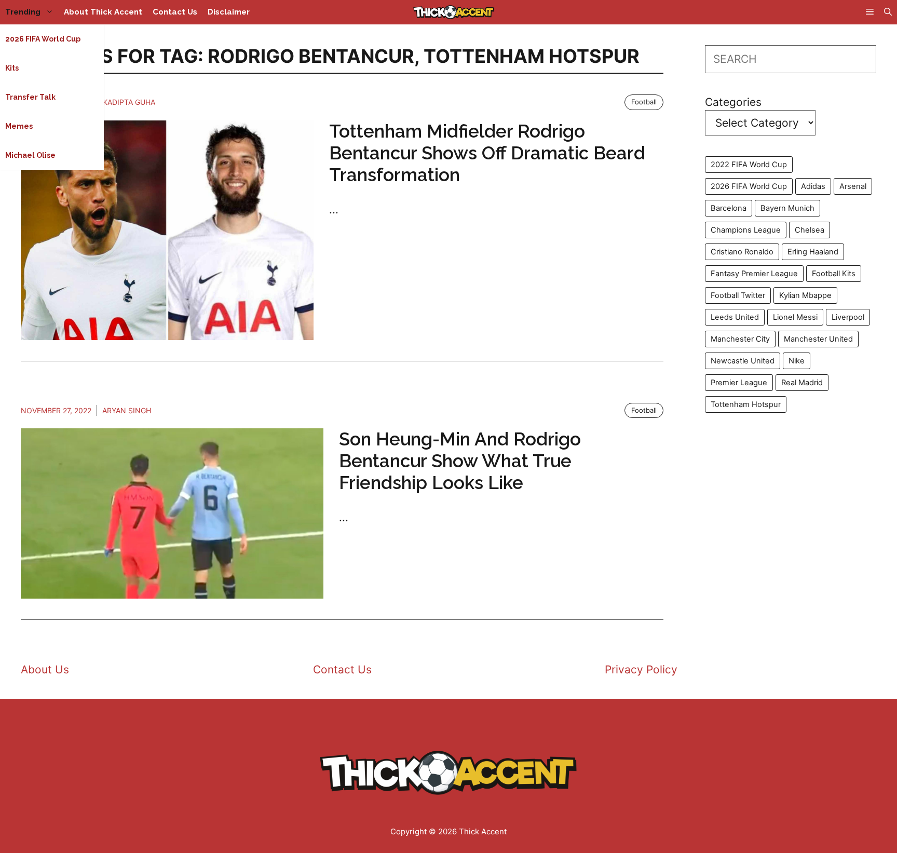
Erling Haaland (812, 251)
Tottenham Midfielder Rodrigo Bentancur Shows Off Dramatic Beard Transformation (487, 152)
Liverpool (848, 317)
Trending (22, 12)
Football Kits (833, 273)
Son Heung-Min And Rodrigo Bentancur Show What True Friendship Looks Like (460, 460)
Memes (19, 126)
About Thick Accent (103, 12)
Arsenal (852, 186)
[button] (888, 12)
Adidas (813, 186)
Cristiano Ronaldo (742, 251)
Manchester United (818, 339)
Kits (12, 68)
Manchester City (740, 339)
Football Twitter (738, 295)
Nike (797, 360)
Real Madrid (802, 382)
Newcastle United (742, 360)
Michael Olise (30, 155)
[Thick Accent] (453, 12)
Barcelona (728, 208)
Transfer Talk (30, 97)
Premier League (739, 382)
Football (644, 102)
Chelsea (809, 230)
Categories (733, 102)
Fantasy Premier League (754, 273)
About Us (45, 669)
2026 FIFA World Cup (42, 39)
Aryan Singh (126, 410)
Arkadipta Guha (124, 102)
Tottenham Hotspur (746, 404)
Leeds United (735, 317)
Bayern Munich (787, 208)
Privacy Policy (641, 669)
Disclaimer (229, 12)
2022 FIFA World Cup (749, 164)
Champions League (746, 230)
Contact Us (175, 12)
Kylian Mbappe (805, 295)
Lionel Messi (795, 317)
